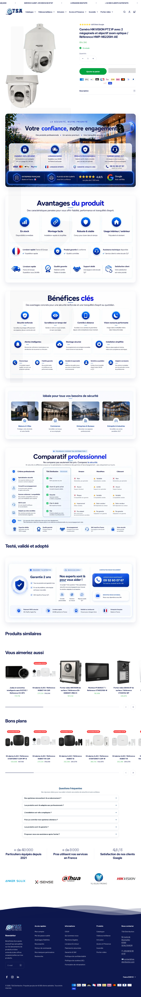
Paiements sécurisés (73, 948)
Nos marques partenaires (44, 952)
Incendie (92, 12)
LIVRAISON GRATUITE (78, 3)
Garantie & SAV (70, 952)
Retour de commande (43, 948)
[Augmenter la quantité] (93, 58)
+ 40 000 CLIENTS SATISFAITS (116, 3)
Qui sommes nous (71, 935)
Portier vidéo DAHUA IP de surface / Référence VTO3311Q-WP (124, 690)
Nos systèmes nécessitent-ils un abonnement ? (42, 798)
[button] (122, 70)
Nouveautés (39, 944)
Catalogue (29, 12)
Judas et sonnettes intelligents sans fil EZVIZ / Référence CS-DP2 (17, 690)
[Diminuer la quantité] (83, 58)
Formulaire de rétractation (75, 964)
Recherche (39, 956)
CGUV (67, 931)
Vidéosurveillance (45, 12)
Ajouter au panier (93, 71)
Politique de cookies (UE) (74, 960)
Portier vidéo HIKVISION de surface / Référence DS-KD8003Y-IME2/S (70, 690)
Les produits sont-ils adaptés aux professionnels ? (44, 805)
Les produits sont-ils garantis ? (36, 827)
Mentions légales (71, 940)
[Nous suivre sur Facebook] (6, 977)
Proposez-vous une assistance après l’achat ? (42, 834)
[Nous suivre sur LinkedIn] (18, 977)
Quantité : (83, 53)
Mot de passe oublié (42, 935)
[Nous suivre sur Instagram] (12, 977)
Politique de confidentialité (75, 956)
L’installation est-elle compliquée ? (38, 812)
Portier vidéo (106, 12)
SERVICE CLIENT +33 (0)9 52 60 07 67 (38, 3)
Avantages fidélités (42, 940)
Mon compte (39, 931)
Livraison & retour (72, 944)
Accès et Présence (76, 12)
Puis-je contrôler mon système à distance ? (41, 820)
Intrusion (60, 12)
